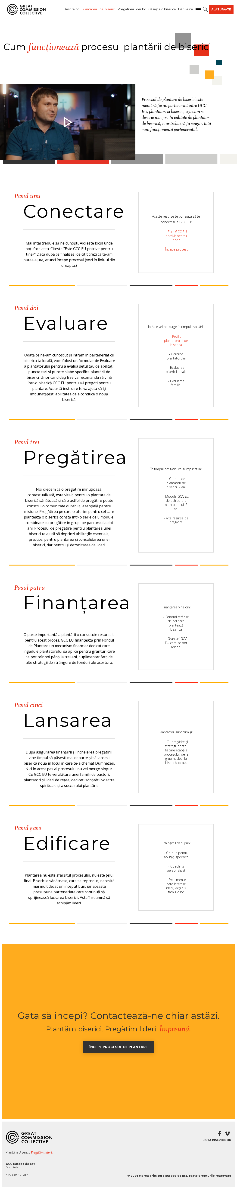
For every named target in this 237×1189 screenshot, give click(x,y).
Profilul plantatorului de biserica (176, 340)
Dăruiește (185, 9)
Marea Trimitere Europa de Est (163, 1175)
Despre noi (71, 9)
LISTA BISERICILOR (217, 1140)
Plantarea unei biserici (98, 9)
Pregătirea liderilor (132, 9)
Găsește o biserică (162, 9)
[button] (205, 9)
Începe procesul (177, 249)
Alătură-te (221, 9)
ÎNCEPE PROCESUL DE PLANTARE (118, 1047)
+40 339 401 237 (17, 1174)
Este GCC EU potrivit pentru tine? (176, 235)
